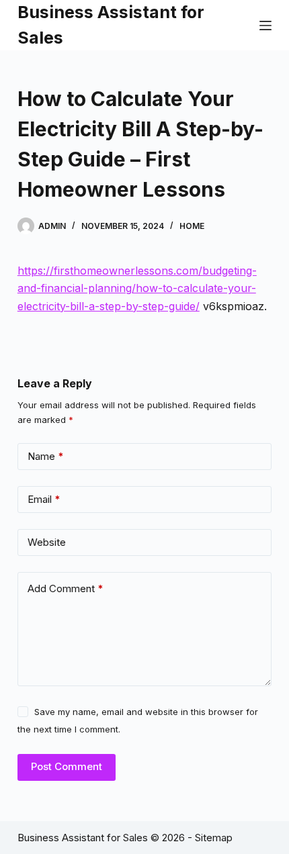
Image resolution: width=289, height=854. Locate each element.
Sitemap (214, 837)
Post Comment (66, 766)
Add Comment (66, 588)
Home (191, 226)
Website (47, 542)
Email (44, 499)
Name (46, 456)
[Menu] (265, 25)
